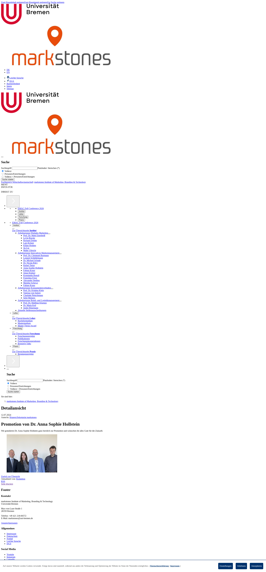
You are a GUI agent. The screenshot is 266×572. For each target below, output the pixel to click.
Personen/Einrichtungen (14, 174)
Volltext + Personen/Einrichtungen (19, 177)
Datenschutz (12, 536)
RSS (3, 481)
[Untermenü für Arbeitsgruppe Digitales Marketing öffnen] (49, 233)
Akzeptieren (256, 566)
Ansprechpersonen (9, 523)
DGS (9, 543)
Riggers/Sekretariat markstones (23, 417)
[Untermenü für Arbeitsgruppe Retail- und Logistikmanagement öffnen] (60, 301)
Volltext (7, 171)
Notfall (10, 538)
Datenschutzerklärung (159, 566)
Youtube (10, 554)
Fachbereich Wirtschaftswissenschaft (17, 182)
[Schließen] (13, 228)
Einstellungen (226, 566)
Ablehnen (241, 566)
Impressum (11, 533)
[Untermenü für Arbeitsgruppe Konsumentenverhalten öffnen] (52, 288)
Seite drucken (7, 484)
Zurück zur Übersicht (10, 476)
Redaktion (20, 479)
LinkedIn (11, 559)
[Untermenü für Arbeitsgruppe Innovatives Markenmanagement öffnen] (60, 253)
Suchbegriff (6, 168)
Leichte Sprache (14, 541)
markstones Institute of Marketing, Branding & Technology (60, 182)
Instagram (11, 557)
